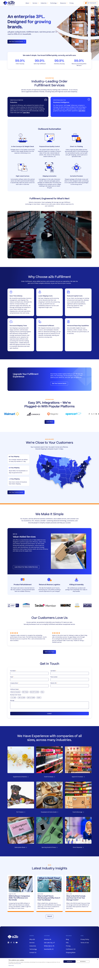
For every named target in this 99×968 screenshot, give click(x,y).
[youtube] (17, 942)
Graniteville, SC (49, 949)
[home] (9, 3)
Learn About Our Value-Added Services (26, 567)
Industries (32, 946)
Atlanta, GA (47, 939)
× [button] (97, 959)
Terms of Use (85, 942)
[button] (28, 3)
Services (31, 942)
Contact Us (32, 952)
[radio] (15, 692)
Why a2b (32, 939)
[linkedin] (8, 942)
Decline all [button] (83, 961)
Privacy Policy (85, 939)
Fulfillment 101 (71, 949)
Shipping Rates (70, 952)
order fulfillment (63, 90)
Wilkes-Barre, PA (49, 946)
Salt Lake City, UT (49, 942)
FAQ (67, 942)
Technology (33, 949)
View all (49, 916)
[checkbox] (49, 691)
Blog (67, 939)
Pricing (71, 3)
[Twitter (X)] (14, 942)
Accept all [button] (69, 961)
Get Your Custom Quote (59, 383)
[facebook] (11, 942)
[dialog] (49, 963)
